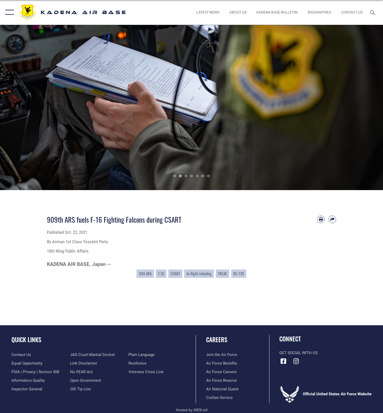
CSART (175, 273)
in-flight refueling (199, 273)
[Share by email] (332, 219)
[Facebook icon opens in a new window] (283, 361)
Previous (19, 107)
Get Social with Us (298, 353)
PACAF (222, 273)
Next (364, 107)
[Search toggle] (373, 12)
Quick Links (26, 339)
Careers (216, 339)
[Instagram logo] (296, 361)
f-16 (161, 273)
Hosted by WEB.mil (191, 410)
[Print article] (321, 219)
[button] (8, 12)
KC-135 (238, 273)
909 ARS (145, 273)
